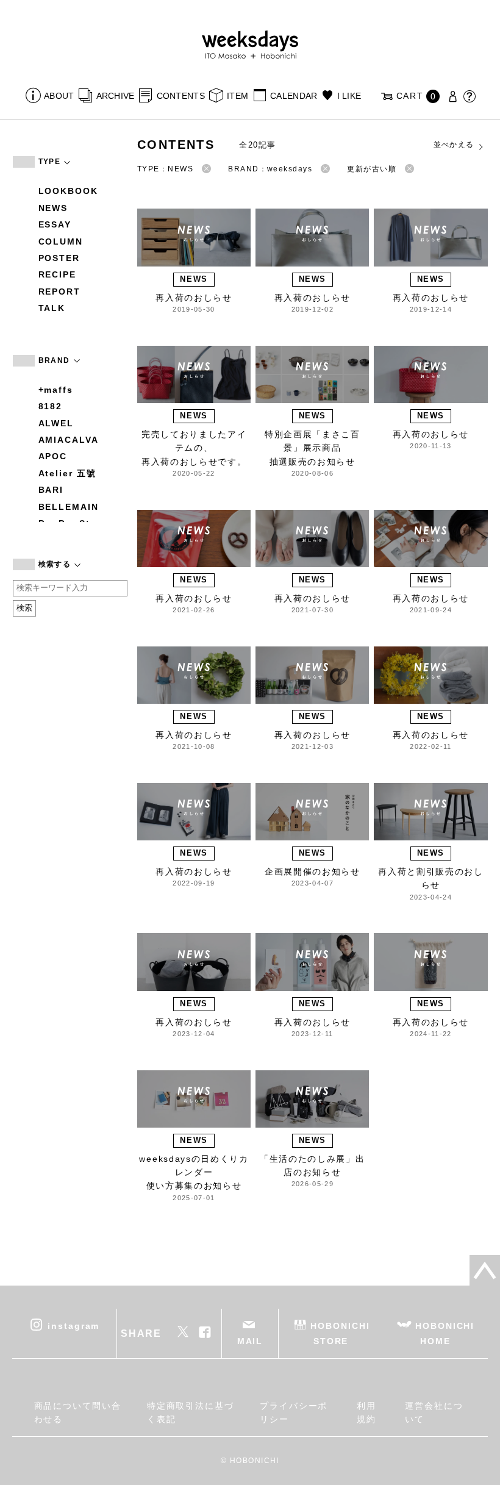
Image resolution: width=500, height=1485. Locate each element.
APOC (53, 456)
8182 (50, 406)
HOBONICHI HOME (444, 1333)
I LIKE (349, 96)
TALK (52, 308)
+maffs (56, 390)
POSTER (59, 258)
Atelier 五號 (67, 473)
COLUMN (61, 241)
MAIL (250, 1341)
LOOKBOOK (68, 191)
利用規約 (366, 1412)
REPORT (59, 291)
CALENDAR (293, 96)
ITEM (237, 96)
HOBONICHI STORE (340, 1333)
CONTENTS (181, 96)
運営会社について (434, 1412)
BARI (51, 490)
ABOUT (59, 96)
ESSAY (55, 224)
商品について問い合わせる (77, 1412)
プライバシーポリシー (293, 1412)
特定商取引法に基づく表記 (190, 1412)
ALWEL (56, 423)
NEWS (53, 208)
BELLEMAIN (68, 507)
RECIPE (57, 274)
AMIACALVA (68, 440)
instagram (73, 1326)
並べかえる (454, 144)
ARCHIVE (115, 96)
